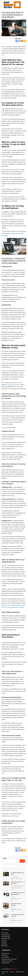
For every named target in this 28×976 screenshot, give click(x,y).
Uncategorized (5, 962)
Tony (13, 896)
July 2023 (4, 940)
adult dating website (14, 384)
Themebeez (14, 969)
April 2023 (4, 944)
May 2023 (4, 942)
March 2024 (5, 933)
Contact (12, 971)
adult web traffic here (13, 816)
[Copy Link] (25, 41)
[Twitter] (19, 41)
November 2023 (6, 936)
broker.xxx (17, 219)
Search (5, 858)
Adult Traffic (5, 955)
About (3, 973)
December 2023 (6, 934)
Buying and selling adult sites (9, 959)
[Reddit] (22, 41)
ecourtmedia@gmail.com (18, 886)
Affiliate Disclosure (20, 971)
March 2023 (5, 945)
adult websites (5, 957)
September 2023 (6, 938)
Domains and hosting (7, 961)
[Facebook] (16, 41)
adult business (5, 953)
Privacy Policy (5, 971)
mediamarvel (15, 876)
